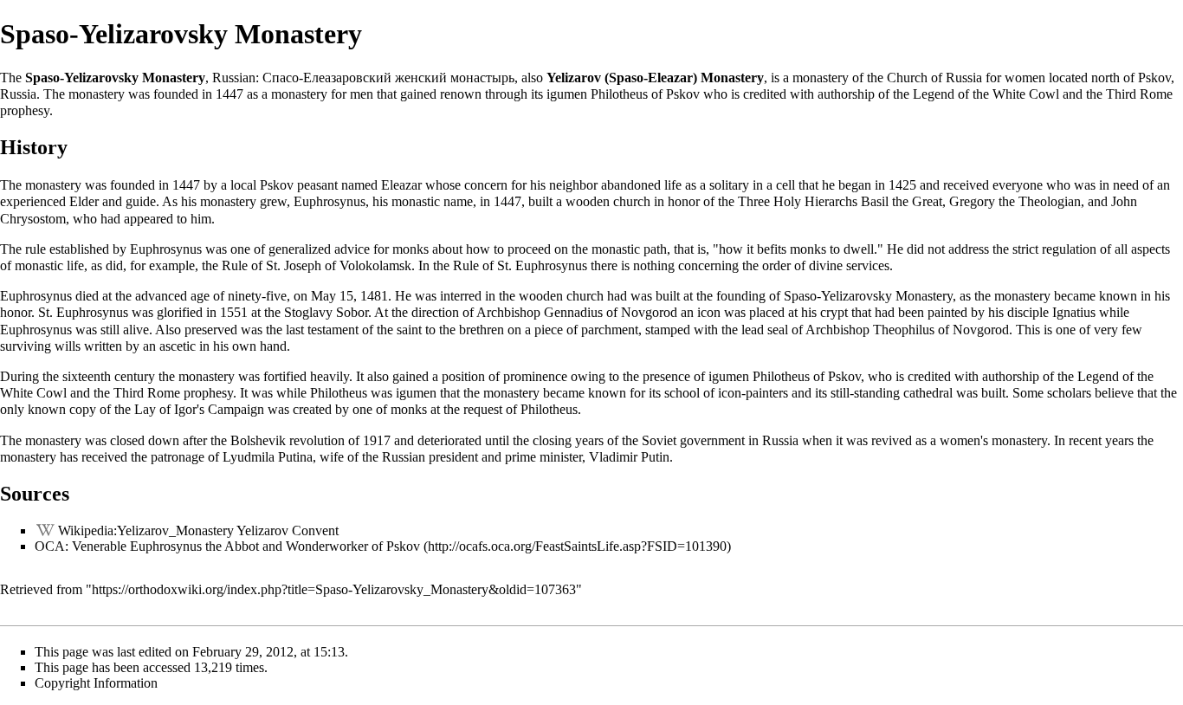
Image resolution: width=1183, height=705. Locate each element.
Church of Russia (934, 77)
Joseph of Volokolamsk (347, 265)
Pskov (1154, 77)
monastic (39, 265)
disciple (1028, 312)
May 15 (332, 295)
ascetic (177, 346)
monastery (820, 77)
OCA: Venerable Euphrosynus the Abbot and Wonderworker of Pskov (227, 546)
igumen (566, 94)
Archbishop (508, 312)
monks (410, 249)
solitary (729, 185)
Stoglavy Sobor (326, 312)
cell (785, 185)
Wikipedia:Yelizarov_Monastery (146, 530)
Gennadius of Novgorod (610, 312)
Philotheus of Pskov (645, 94)
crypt (834, 312)
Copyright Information (96, 683)
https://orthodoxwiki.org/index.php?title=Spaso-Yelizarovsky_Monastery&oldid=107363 (334, 589)
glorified (180, 312)
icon (709, 312)
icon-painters (753, 392)
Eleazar (401, 185)
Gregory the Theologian (1015, 201)
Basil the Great (901, 201)
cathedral (928, 392)
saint (409, 329)
